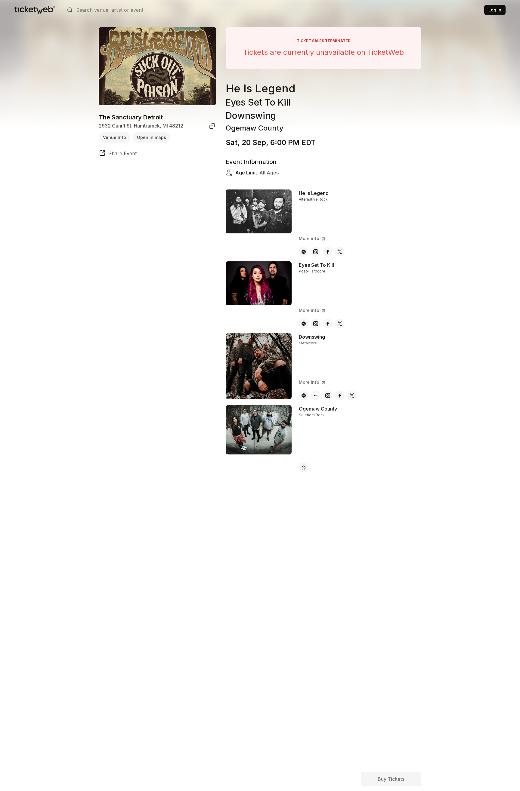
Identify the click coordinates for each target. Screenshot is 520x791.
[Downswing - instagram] (328, 395)
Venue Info (114, 137)
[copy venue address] (212, 126)
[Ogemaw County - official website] (303, 467)
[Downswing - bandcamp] (315, 395)
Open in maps (151, 137)
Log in (494, 9)
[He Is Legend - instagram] (315, 252)
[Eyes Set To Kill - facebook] (328, 323)
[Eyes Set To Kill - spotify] (303, 323)
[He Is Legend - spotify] (303, 252)
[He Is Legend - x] (340, 252)
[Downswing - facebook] (340, 395)
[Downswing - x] (352, 395)
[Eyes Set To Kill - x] (340, 323)
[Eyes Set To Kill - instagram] (315, 323)
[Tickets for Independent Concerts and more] (34, 10)
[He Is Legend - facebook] (328, 252)
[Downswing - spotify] (303, 395)
